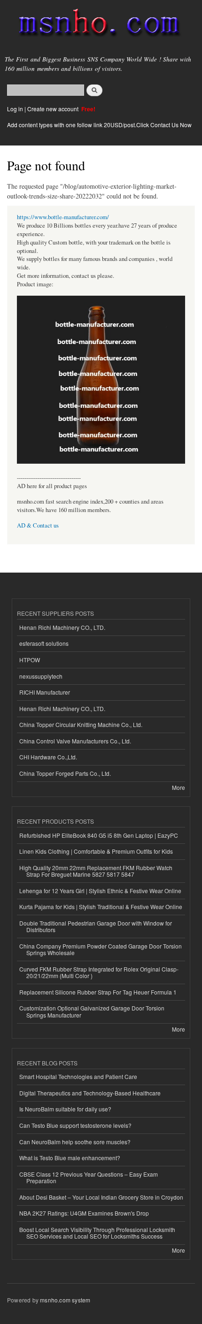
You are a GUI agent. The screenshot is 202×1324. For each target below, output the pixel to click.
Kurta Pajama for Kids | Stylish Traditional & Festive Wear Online (100, 907)
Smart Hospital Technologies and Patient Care (78, 1076)
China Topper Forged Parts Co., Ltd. (65, 773)
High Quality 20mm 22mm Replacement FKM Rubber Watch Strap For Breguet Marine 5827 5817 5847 (95, 871)
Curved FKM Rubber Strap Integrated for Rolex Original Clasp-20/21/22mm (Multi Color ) (99, 972)
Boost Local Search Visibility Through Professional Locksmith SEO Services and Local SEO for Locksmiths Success (97, 1232)
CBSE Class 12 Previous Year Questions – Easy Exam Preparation (88, 1177)
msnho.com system (65, 1300)
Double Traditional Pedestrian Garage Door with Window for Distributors (95, 926)
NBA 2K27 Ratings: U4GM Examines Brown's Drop (84, 1213)
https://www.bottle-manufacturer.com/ (63, 217)
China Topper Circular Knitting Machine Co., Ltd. (80, 724)
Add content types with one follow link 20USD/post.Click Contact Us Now (99, 125)
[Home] (95, 24)
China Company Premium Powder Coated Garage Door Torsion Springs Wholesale (100, 949)
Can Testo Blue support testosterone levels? (75, 1125)
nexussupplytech (40, 676)
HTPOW (29, 660)
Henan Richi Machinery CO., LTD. (62, 627)
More (178, 787)
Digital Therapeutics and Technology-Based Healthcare (90, 1093)
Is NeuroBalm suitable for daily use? (65, 1109)
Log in (15, 109)
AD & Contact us (38, 525)
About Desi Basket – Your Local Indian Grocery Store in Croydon (101, 1197)
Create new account (53, 109)
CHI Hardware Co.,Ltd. (48, 757)
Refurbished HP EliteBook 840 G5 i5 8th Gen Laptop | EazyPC (98, 835)
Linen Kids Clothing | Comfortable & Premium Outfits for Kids (96, 851)
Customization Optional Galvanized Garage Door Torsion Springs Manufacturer (91, 1011)
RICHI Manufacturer (44, 692)
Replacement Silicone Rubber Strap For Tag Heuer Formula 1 (98, 992)
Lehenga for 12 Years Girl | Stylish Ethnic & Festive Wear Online (100, 891)
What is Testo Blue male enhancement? (69, 1158)
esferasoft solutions (44, 643)
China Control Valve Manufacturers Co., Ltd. (75, 741)
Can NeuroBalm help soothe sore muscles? (75, 1142)
